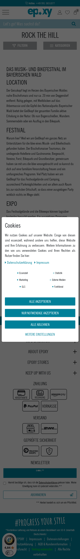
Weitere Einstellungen (40, 334)
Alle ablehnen (40, 324)
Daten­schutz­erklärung (20, 262)
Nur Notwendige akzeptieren (40, 313)
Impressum (42, 262)
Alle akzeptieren (40, 301)
